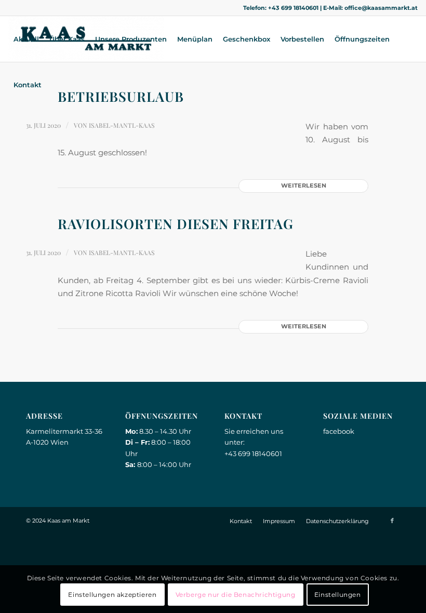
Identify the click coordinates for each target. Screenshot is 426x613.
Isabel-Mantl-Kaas (122, 125)
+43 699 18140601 (293, 7)
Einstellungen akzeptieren (112, 594)
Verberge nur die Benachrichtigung (236, 594)
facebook (338, 431)
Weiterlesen (303, 185)
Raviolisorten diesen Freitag (176, 224)
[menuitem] (26, 39)
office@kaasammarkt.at (381, 7)
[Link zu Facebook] (392, 520)
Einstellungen (337, 594)
